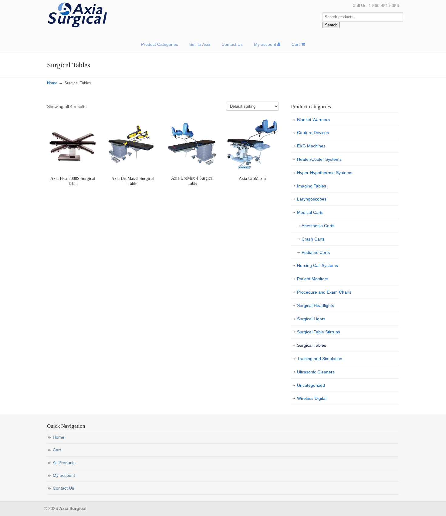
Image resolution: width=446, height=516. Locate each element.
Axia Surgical (77, 15)
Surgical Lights (311, 318)
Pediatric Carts (316, 252)
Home (52, 83)
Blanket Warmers (313, 119)
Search (331, 25)
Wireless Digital (311, 398)
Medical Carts (310, 212)
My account (64, 475)
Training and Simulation (319, 358)
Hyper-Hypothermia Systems (324, 172)
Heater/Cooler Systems (319, 159)
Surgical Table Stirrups (318, 331)
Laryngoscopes (311, 199)
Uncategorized (311, 385)
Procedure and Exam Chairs (324, 292)
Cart (57, 449)
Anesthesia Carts (318, 225)
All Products (64, 462)
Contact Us (63, 488)
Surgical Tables (311, 345)
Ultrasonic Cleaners (316, 371)
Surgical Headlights (315, 305)
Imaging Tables (311, 186)
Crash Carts (313, 239)
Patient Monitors (312, 278)
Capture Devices (313, 132)
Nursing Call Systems (317, 265)
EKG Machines (311, 145)
